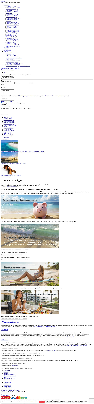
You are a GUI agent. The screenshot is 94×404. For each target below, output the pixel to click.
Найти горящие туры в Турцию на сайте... (45, 326)
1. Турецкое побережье (10, 322)
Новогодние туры (8, 117)
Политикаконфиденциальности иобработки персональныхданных (10, 375)
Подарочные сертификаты (13, 60)
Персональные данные (12, 62)
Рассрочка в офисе (11, 55)
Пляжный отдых (8, 118)
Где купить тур (4, 392)
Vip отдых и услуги (8, 134)
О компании (7, 370)
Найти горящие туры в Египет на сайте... (65, 336)
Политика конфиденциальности (14, 63)
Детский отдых (7, 133)
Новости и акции (10, 59)
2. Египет (4, 330)
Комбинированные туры (10, 125)
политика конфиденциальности (36, 400)
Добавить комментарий (6, 101)
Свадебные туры (8, 132)
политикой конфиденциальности (31, 401)
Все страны (6, 5)
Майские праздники (9, 121)
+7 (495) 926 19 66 (14, 68)
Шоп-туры (6, 137)
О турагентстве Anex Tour (13, 56)
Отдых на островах (8, 128)
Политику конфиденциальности (27, 96)
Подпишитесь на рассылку (13, 64)
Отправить (3, 104)
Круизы (5, 126)
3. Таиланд (5, 340)
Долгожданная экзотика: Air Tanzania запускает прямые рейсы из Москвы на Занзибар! (22, 151)
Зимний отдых (7, 385)
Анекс (16, 368)
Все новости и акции (6, 176)
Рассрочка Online (10, 54)
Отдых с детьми (8, 129)
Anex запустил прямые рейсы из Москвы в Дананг (13, 163)
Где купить (9, 52)
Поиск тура (6, 48)
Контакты (6, 372)
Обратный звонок (14, 390)
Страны (5, 383)
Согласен (41, 401)
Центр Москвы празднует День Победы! (11, 175)
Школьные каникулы (9, 124)
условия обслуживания (51, 400)
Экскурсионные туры (9, 120)
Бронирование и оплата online (14, 58)
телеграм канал (51, 350)
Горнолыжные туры (9, 136)
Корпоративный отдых (9, 130)
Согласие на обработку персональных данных (18, 66)
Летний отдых (7, 386)
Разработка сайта (5, 395)
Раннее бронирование (9, 122)
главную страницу (11, 186)
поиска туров (15, 365)
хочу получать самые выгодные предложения (13, 103)
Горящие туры (7, 50)
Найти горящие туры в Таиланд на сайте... (77, 345)
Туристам (6, 51)
